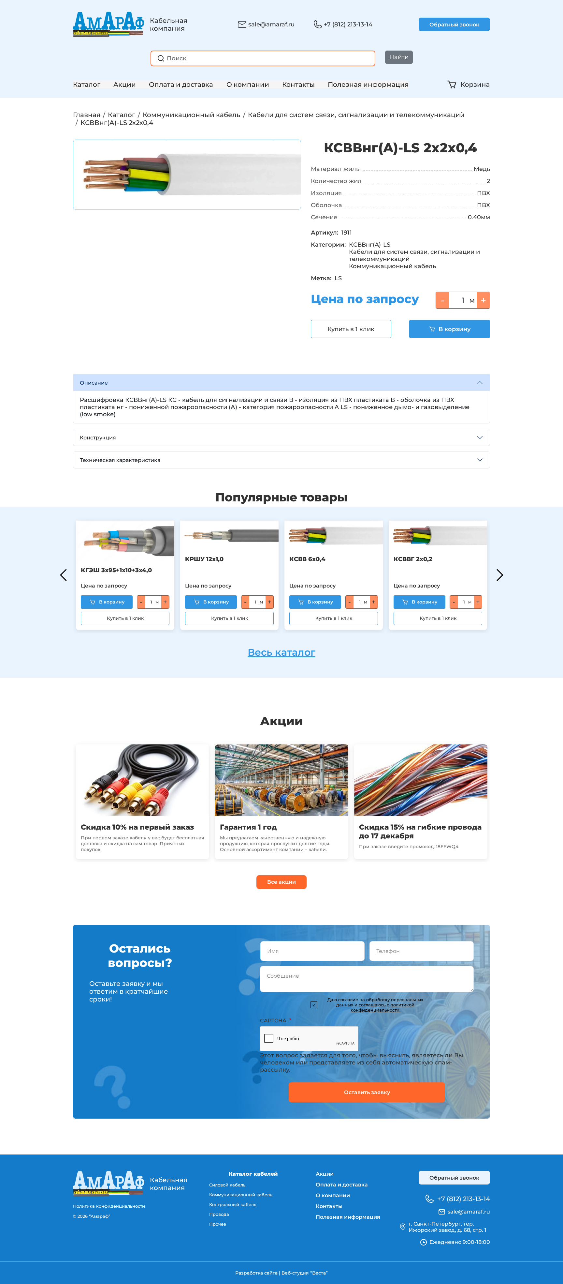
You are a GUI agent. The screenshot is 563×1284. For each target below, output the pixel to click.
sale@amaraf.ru (271, 24)
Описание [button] (94, 383)
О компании (247, 84)
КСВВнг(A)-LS (369, 244)
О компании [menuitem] (333, 1195)
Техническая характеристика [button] (120, 460)
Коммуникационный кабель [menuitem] (240, 1194)
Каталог (86, 84)
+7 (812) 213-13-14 (348, 24)
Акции (124, 84)
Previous (63, 575)
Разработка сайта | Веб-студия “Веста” (281, 1273)
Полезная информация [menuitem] (348, 1217)
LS (338, 278)
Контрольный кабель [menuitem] (232, 1204)
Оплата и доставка (181, 84)
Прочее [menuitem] (217, 1224)
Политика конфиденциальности (109, 1206)
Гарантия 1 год (248, 827)
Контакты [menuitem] (329, 1206)
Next (499, 575)
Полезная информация (368, 84)
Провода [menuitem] (219, 1214)
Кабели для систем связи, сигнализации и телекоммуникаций (356, 115)
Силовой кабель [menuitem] (227, 1184)
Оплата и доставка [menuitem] (342, 1185)
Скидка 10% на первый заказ (137, 827)
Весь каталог (281, 652)
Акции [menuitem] (325, 1174)
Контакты (298, 84)
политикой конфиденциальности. (383, 1007)
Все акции (281, 882)
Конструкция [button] (98, 438)
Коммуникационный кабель (191, 115)
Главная (86, 115)
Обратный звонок (454, 25)
